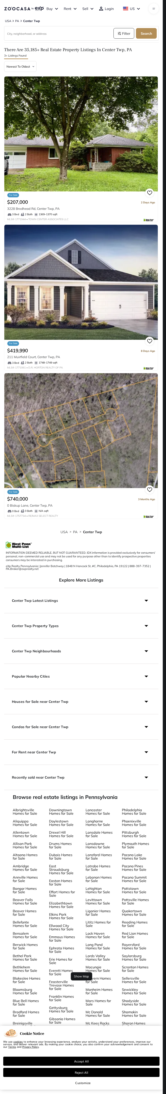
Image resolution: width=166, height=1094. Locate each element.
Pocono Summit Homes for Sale (134, 879)
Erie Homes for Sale (60, 961)
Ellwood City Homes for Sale (61, 927)
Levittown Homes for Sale (98, 901)
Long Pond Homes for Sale (98, 946)
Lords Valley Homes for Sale (98, 957)
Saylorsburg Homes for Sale (134, 957)
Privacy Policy (30, 1047)
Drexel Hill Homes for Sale (61, 834)
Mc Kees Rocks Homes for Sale (98, 1025)
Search (146, 33)
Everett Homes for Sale (61, 972)
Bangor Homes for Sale (25, 890)
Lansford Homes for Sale (99, 856)
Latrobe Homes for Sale (98, 868)
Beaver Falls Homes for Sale (25, 901)
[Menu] (153, 9)
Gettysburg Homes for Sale (61, 1009)
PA (75, 532)
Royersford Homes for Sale (134, 946)
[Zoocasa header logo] (24, 8)
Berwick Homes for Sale (25, 946)
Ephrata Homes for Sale (61, 950)
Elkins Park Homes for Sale (61, 916)
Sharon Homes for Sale (133, 1025)
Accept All (81, 1061)
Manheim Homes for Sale (99, 991)
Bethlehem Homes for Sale (25, 969)
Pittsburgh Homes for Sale (134, 834)
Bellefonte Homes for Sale (25, 924)
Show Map (81, 976)
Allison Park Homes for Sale (25, 845)
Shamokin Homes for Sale (134, 1014)
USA (64, 532)
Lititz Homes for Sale (98, 924)
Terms (12, 1047)
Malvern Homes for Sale (98, 980)
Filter (126, 33)
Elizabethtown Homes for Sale (61, 905)
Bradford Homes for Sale (26, 1014)
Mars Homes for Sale (98, 1002)
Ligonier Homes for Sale (98, 913)
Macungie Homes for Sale (98, 969)
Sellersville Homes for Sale (134, 980)
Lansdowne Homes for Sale (98, 845)
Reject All (81, 1072)
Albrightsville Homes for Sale (25, 812)
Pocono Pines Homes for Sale (134, 868)
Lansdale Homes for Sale (99, 834)
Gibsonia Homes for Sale (62, 1020)
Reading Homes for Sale (135, 924)
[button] (81, 600)
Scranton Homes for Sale (135, 969)
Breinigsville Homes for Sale (25, 1025)
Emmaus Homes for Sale (62, 938)
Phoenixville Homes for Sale (134, 823)
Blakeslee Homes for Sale (26, 980)
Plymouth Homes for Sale (135, 845)
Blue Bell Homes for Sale (26, 1002)
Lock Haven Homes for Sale (98, 935)
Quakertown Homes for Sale (134, 913)
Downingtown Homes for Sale (61, 812)
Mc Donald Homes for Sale (98, 1014)
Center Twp (92, 532)
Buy (49, 8)
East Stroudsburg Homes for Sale (61, 869)
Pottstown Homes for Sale (134, 890)
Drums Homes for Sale (60, 845)
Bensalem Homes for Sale (25, 935)
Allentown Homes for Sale (25, 834)
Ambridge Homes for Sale (25, 868)
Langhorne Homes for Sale (98, 823)
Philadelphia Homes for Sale (134, 812)
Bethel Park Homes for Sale (25, 957)
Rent (67, 8)
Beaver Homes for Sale (25, 913)
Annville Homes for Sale (25, 879)
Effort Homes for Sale (62, 894)
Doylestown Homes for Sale (61, 823)
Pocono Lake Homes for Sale (134, 856)
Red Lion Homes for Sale (135, 935)
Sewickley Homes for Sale (134, 991)
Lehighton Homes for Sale (98, 890)
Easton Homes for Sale (60, 882)
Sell (85, 8)
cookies (18, 1041)
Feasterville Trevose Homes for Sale (61, 985)
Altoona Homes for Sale (25, 856)
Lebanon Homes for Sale (99, 879)
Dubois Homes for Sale (60, 856)
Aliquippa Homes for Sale (25, 823)
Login (109, 8)
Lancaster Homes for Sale (98, 812)
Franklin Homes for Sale (61, 998)
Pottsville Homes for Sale (135, 901)
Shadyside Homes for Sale (134, 1002)
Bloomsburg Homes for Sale (25, 991)
